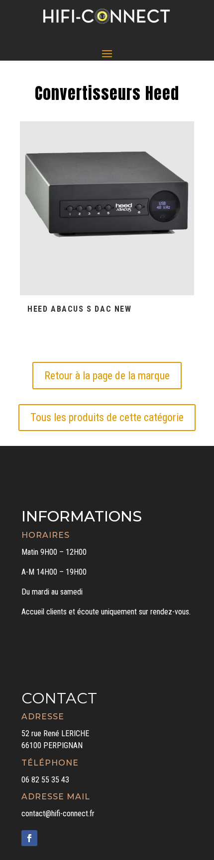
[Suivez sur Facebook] (29, 838)
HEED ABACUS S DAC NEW (79, 309)
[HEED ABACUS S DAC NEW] (107, 208)
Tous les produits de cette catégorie (107, 417)
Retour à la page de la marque (107, 375)
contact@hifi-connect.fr (58, 813)
